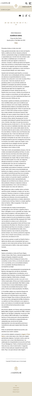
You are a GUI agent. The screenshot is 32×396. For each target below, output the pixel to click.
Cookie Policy (16, 389)
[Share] (29, 16)
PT (16, 24)
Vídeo (16, 43)
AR (5, 23)
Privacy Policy (16, 391)
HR (20, 23)
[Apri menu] (30, 3)
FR (17, 23)
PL (25, 23)
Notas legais (16, 387)
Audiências (4, 9)
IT (23, 23)
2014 (9, 9)
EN (11, 23)
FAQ (16, 385)
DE (8, 23)
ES (14, 23)
